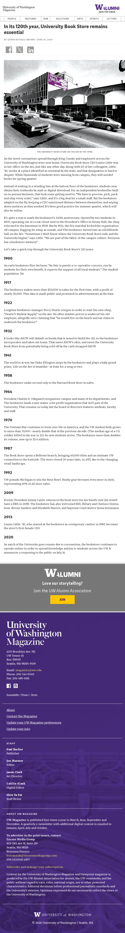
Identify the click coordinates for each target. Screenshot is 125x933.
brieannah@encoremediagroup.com (32, 855)
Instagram (16, 685)
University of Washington (62, 914)
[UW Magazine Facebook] (8, 50)
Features (30, 18)
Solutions (62, 18)
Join (62, 599)
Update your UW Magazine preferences (34, 722)
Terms (34, 695)
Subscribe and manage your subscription (35, 867)
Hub (45, 18)
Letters (112, 18)
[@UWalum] (19, 50)
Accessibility (13, 695)
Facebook (10, 685)
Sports (94, 18)
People (12, 18)
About (11, 710)
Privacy (25, 695)
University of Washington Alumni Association (62, 573)
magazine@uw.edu (28, 670)
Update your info (18, 729)
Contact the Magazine (22, 716)
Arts (80, 18)
